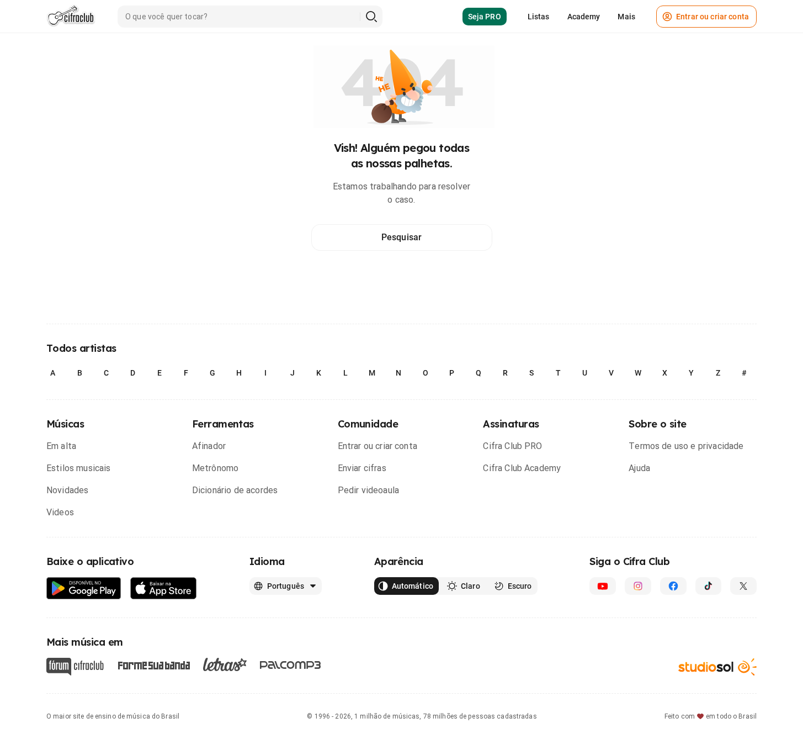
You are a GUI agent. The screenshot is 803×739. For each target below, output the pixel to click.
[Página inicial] (70, 16)
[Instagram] (638, 586)
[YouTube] (602, 586)
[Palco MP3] (290, 665)
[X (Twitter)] (743, 586)
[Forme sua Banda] (153, 665)
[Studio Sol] (717, 666)
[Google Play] (83, 588)
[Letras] (225, 664)
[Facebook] (673, 586)
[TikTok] (708, 586)
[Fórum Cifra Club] (75, 666)
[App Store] (163, 588)
